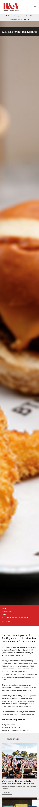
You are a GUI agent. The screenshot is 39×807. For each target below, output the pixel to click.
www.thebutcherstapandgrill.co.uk (15, 730)
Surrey (20, 19)
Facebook (8, 617)
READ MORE (7, 792)
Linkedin (7, 621)
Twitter (26, 617)
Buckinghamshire (19, 16)
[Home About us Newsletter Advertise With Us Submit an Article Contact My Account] (35, 7)
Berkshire (9, 16)
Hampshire (29, 16)
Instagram (17, 617)
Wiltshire (27, 19)
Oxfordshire (13, 19)
